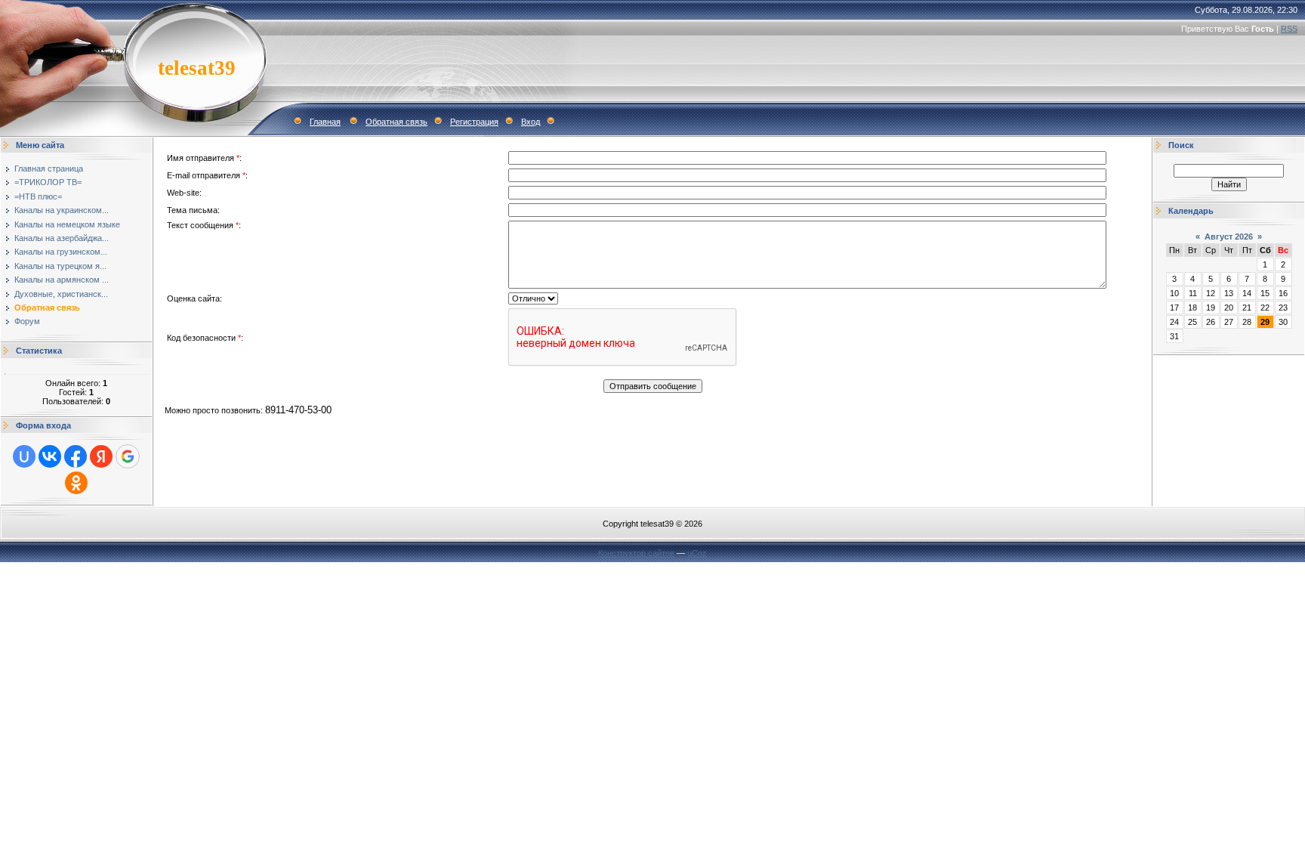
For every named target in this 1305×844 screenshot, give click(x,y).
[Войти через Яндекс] (101, 456)
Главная (325, 121)
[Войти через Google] (128, 456)
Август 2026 (1229, 236)
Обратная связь (396, 121)
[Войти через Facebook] (75, 456)
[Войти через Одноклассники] (76, 482)
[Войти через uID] (24, 456)
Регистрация (474, 121)
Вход (530, 121)
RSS (1289, 28)
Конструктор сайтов (636, 553)
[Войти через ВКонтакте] (50, 456)
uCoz (697, 553)
